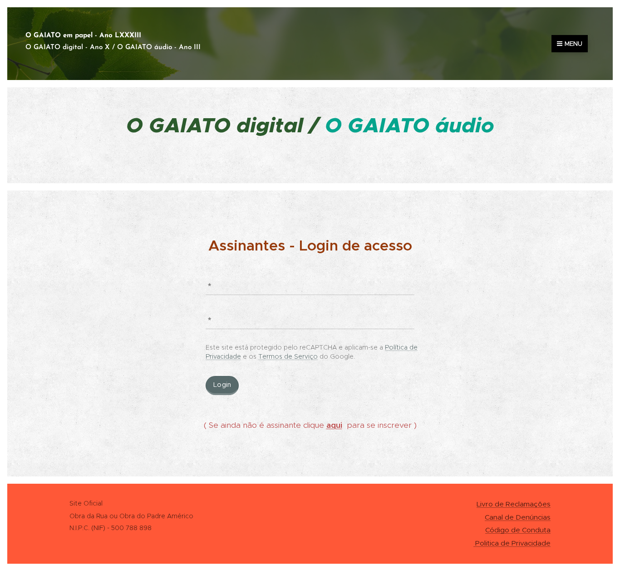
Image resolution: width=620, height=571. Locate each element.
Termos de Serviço (288, 356)
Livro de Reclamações (514, 504)
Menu (573, 44)
